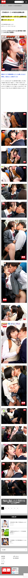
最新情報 (3, 556)
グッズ (2, 559)
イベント (3, 561)
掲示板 (2, 563)
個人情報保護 (16, 558)
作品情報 (3, 558)
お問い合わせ (16, 556)
